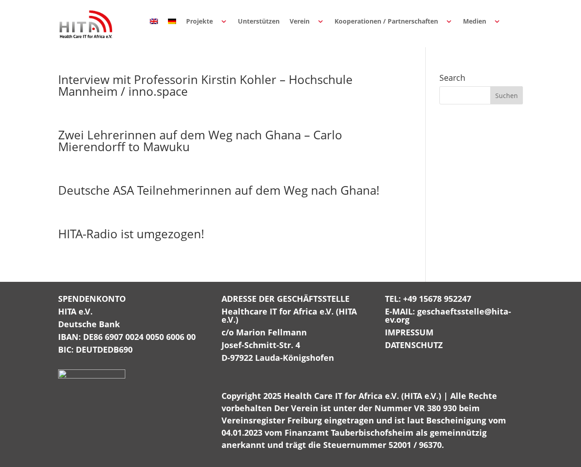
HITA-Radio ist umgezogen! (131, 234)
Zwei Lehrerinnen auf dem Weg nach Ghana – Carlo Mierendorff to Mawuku (200, 141)
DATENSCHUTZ (414, 344)
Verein (300, 21)
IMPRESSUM (409, 332)
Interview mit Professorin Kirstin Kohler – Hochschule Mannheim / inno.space (205, 85)
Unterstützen (259, 21)
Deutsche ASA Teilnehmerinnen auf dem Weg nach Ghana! (218, 190)
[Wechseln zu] (154, 21)
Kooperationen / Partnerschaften (386, 21)
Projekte (199, 21)
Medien (474, 21)
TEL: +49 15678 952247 (428, 298)
